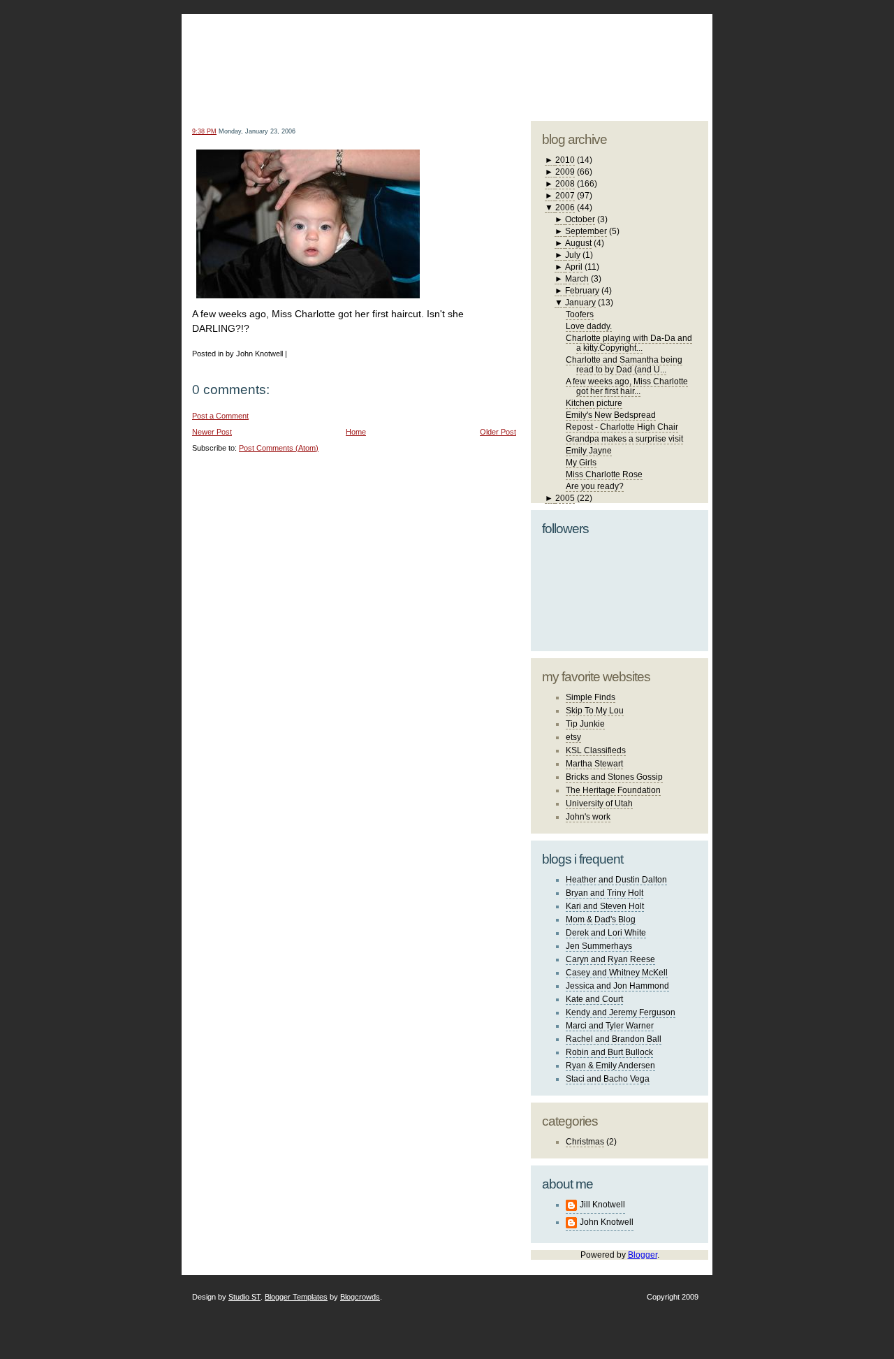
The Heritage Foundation (613, 790)
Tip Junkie (585, 724)
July (572, 255)
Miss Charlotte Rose (604, 474)
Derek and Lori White (606, 933)
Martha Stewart (594, 764)
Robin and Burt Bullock (609, 1052)
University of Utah (599, 803)
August (578, 243)
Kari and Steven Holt (605, 906)
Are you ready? (595, 486)
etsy (573, 737)
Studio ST (244, 1297)
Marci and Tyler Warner (610, 1026)
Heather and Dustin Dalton (616, 880)
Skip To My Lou (595, 710)
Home (356, 432)
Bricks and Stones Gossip (614, 777)
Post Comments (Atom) (278, 448)
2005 (565, 498)
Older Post (498, 432)
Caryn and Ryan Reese (610, 959)
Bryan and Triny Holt (604, 893)
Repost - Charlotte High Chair (622, 427)
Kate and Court (594, 999)
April (573, 267)
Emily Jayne (589, 451)
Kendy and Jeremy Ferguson (620, 1012)
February (582, 291)
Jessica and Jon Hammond (617, 986)
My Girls (581, 462)
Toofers (580, 314)
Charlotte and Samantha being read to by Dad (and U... (624, 365)
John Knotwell (606, 1222)
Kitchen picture (594, 403)
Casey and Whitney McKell (617, 973)
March (577, 279)
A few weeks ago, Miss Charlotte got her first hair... (627, 386)
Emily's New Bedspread (611, 415)
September (586, 231)
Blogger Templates (296, 1297)
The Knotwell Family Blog (351, 56)
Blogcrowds (360, 1297)
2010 (565, 160)
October (580, 219)
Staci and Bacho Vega (608, 1079)
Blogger (642, 1255)
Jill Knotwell (602, 1204)
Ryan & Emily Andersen (610, 1065)
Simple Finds (590, 697)
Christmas (585, 1142)
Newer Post (212, 432)
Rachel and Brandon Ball (613, 1039)
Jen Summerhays (599, 946)
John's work (588, 817)
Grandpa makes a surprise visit (624, 439)
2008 (565, 184)
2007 (565, 196)
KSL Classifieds (596, 750)
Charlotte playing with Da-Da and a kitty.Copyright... (629, 343)
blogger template (655, 49)
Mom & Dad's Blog (601, 919)
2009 (565, 172)
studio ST (598, 60)
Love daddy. (589, 326)
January (580, 302)
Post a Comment (220, 416)
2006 (565, 207)
